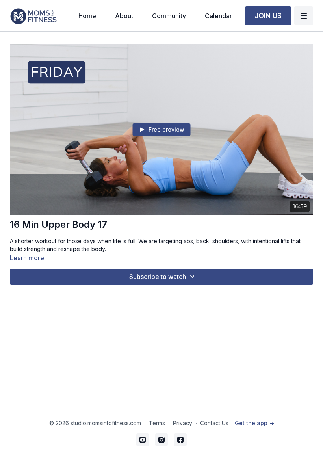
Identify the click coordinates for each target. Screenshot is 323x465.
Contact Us (214, 423)
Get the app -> (254, 423)
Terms (157, 423)
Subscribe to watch (157, 277)
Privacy (182, 423)
